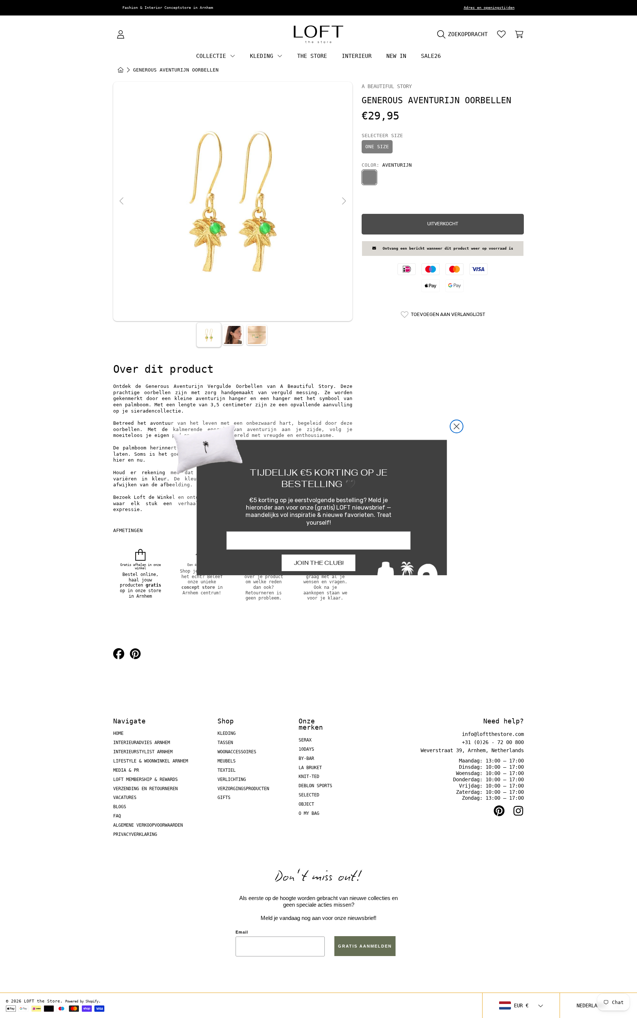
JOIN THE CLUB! (319, 563)
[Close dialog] (456, 426)
